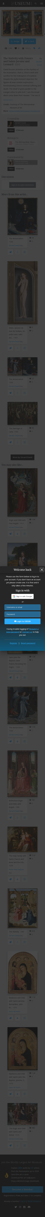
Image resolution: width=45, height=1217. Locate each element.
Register (13, 643)
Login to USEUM (23, 621)
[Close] (42, 570)
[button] (22, 596)
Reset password (28, 643)
